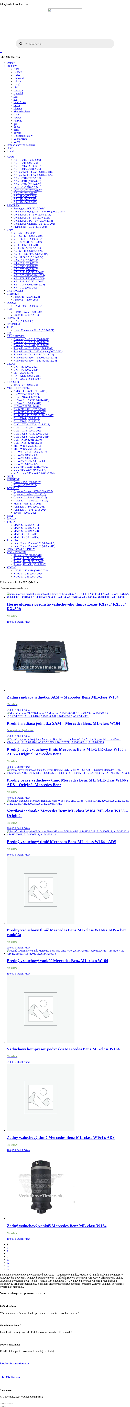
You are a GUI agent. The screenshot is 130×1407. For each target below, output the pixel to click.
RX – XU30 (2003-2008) (27, 378)
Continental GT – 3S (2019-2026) (32, 217)
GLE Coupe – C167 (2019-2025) (31, 433)
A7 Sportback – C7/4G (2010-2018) (33, 172)
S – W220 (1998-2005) (26, 454)
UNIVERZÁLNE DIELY (21, 549)
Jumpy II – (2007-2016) (26, 299)
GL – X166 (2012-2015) (27, 421)
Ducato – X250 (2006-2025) (29, 311)
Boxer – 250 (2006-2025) (27, 482)
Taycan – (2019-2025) (25, 512)
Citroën (17, 81)
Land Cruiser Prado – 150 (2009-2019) (34, 546)
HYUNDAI (13, 324)
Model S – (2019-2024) (26, 531)
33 (8, 1265)
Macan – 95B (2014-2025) (28, 503)
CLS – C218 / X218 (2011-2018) (31, 400)
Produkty (12, 65)
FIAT (10, 308)
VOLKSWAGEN (16, 552)
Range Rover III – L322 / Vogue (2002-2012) (38, 351)
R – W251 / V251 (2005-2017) (30, 451)
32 (8, 1262)
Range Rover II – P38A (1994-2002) (33, 348)
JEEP (10, 327)
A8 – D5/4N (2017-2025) (27, 184)
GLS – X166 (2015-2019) (28, 439)
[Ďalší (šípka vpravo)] (4, 1406)
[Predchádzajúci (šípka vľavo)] (1, 1406)
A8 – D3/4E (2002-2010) (27, 178)
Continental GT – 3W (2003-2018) (32, 214)
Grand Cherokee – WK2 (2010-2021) (34, 330)
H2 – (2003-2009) (23, 321)
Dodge (17, 84)
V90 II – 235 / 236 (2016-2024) (31, 570)
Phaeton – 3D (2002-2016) (28, 555)
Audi (16, 68)
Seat (16, 123)
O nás (10, 148)
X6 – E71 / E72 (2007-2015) (29, 278)
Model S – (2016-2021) (26, 527)
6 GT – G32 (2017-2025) (27, 248)
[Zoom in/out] (1, 1403)
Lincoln (18, 108)
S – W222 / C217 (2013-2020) (30, 461)
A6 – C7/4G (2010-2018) (27, 165)
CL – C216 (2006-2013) (27, 397)
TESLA (11, 521)
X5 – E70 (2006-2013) (26, 269)
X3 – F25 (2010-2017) (26, 260)
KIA (9, 333)
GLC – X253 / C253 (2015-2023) (32, 424)
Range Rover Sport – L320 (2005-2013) (35, 357)
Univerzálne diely (23, 135)
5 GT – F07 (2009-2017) (27, 245)
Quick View (23, 621)
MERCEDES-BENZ (18, 388)
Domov (11, 62)
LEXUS (11, 363)
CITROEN (13, 293)
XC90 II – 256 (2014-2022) (28, 576)
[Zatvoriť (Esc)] (11, 1403)
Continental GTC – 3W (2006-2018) (33, 220)
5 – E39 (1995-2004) (25, 232)
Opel (16, 114)
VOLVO (11, 567)
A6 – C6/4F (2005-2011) (27, 162)
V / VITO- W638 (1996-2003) (30, 470)
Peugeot (18, 117)
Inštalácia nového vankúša (21, 144)
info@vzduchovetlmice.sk (14, 4)
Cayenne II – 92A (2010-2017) (30, 497)
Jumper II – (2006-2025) (27, 296)
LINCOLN (13, 381)
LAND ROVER (16, 336)
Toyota (17, 132)
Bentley (18, 71)
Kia (15, 99)
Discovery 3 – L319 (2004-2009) (31, 339)
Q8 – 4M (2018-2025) (25, 202)
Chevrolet (19, 78)
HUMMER (13, 318)
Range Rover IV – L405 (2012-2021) (34, 354)
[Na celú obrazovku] (4, 1403)
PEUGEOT (13, 479)
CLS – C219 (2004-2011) (27, 403)
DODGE (12, 302)
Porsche (18, 120)
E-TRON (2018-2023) (26, 187)
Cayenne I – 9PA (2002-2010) (30, 494)
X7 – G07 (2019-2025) (26, 287)
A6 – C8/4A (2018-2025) (27, 168)
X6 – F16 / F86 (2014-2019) (29, 281)
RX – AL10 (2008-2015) (27, 375)
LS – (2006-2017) (23, 372)
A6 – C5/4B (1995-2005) (27, 159)
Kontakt (11, 151)
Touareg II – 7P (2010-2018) (29, 561)
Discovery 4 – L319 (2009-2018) (31, 342)
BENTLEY (13, 205)
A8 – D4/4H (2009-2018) (27, 181)
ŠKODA (11, 518)
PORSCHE (13, 488)
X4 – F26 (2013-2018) (26, 263)
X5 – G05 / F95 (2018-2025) (29, 275)
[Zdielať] (8, 1403)
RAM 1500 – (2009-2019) (28, 305)
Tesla (16, 129)
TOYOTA (12, 540)
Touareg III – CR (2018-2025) (30, 564)
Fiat (16, 87)
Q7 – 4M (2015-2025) (25, 199)
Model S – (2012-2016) (26, 524)
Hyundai (18, 93)
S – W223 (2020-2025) (26, 464)
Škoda (17, 126)
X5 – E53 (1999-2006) (26, 266)
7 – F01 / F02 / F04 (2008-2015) (31, 254)
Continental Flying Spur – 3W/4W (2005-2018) (39, 211)
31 (8, 1259)
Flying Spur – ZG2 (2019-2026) (31, 226)
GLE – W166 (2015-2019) (28, 427)
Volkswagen (20, 138)
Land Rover (20, 102)
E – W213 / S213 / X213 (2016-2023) (34, 415)
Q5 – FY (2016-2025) (25, 193)
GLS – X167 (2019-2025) (28, 442)
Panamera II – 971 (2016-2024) (30, 509)
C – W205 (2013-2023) (26, 394)
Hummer (18, 90)
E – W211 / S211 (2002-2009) (30, 409)
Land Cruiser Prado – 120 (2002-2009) (34, 543)
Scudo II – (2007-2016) (26, 315)
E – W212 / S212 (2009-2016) (30, 412)
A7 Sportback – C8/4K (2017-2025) (33, 175)
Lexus (17, 105)
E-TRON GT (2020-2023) (28, 190)
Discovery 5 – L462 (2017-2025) (31, 345)
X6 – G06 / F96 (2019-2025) (29, 284)
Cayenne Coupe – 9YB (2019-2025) (33, 491)
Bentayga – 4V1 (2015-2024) (29, 208)
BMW (17, 75)
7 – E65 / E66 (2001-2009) (28, 251)
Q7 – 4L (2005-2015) (25, 196)
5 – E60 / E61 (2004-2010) (28, 235)
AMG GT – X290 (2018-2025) (30, 391)
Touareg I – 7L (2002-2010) (29, 558)
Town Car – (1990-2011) (27, 384)
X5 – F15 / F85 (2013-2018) (29, 272)
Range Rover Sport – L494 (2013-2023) (35, 360)
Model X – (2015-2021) (26, 534)
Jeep (16, 96)
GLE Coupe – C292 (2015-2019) (31, 436)
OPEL (10, 476)
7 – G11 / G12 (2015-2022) (28, 257)
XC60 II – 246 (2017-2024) (28, 573)
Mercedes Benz (22, 111)
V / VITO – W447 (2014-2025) (31, 467)
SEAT (10, 515)
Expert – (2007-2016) (25, 485)
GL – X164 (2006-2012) (27, 418)
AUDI (10, 156)
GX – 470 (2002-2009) (26, 369)
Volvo (17, 141)
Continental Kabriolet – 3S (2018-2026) (35, 223)
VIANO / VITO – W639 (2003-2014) (34, 473)
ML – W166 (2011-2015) (27, 448)
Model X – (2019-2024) (26, 537)
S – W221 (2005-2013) (26, 457)
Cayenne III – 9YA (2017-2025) (31, 500)
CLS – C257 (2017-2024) (27, 406)
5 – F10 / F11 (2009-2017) (28, 238)
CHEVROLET (15, 290)
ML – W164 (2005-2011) (27, 445)
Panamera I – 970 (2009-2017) (30, 506)
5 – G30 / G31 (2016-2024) (28, 241)
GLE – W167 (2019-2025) (28, 430)
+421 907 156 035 (10, 57)
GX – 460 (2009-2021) (26, 366)
